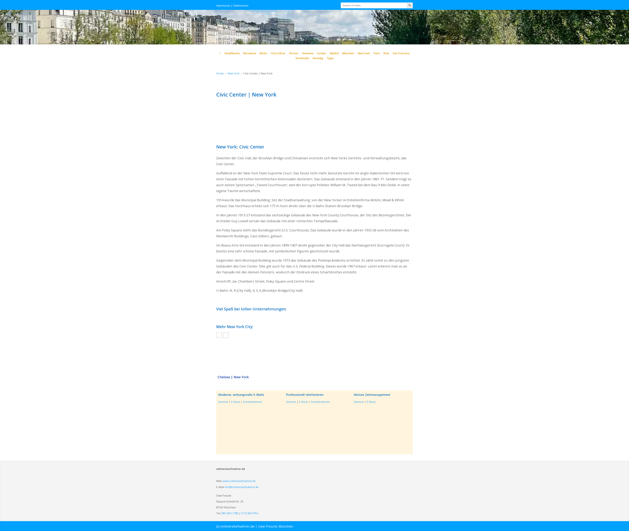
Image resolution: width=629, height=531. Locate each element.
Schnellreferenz (252, 402)
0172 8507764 (249, 513)
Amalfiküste (232, 53)
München (348, 53)
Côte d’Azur (278, 53)
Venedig (318, 58)
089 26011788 (229, 513)
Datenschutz (240, 5)
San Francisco (401, 53)
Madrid (334, 53)
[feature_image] (314, 357)
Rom (386, 53)
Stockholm (302, 58)
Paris (377, 53)
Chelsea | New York (233, 377)
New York (364, 53)
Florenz (293, 53)
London (321, 53)
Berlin (263, 53)
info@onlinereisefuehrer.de (241, 487)
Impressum (223, 5)
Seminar (223, 402)
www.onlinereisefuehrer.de (239, 481)
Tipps (330, 58)
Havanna (307, 53)
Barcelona (249, 53)
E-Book (235, 402)
